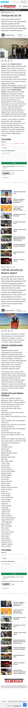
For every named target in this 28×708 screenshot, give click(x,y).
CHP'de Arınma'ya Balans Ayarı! (19, 192)
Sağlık (13, 12)
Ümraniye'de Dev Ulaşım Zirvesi (19, 222)
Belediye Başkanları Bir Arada (19, 252)
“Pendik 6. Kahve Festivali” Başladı (19, 230)
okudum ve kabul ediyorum (13, 167)
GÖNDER (14, 163)
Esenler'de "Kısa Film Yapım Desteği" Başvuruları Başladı (18, 208)
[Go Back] (25, 705)
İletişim (16, 2)
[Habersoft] (17, 706)
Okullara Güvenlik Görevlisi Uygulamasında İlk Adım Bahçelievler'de (19, 672)
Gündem (13, 267)
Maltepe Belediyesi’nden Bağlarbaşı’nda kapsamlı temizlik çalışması (19, 238)
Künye (14, 2)
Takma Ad (3, 141)
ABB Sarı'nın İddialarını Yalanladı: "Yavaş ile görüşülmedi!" (19, 201)
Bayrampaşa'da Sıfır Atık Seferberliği (19, 215)
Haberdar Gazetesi (6, 12)
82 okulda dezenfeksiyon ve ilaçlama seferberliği (19, 245)
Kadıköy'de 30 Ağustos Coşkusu (19, 260)
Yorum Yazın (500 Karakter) (8, 150)
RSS (4, 701)
